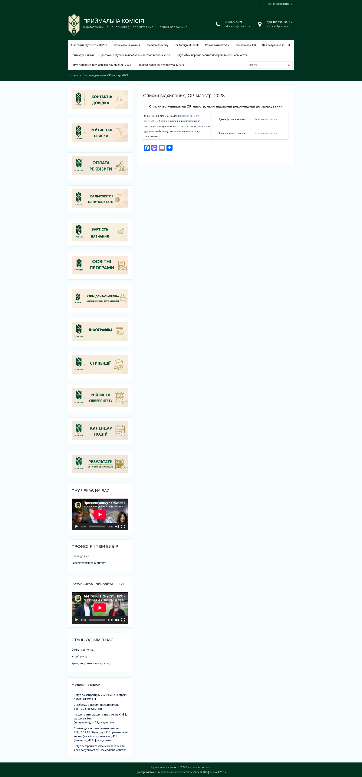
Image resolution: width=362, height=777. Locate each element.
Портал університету (279, 3)
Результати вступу (217, 45)
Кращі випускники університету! (91, 663)
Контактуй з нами (82, 55)
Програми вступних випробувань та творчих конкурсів (134, 55)
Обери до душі (81, 556)
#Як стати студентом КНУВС (89, 45)
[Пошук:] (271, 64)
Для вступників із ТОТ (276, 45)
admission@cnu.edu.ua (238, 26)
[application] (100, 514)
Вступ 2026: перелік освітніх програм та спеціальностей (212, 55)
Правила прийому (157, 45)
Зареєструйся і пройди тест (89, 562)
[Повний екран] (123, 526)
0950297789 (233, 22)
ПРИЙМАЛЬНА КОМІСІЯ (113, 21)
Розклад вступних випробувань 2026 (161, 65)
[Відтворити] (76, 526)
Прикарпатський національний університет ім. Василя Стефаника (176, 772)
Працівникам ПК (245, 45)
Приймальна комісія (127, 45)
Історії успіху (79, 656)
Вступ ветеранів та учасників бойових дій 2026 (101, 65)
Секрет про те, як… (83, 649)
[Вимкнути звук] (117, 526)
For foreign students (186, 45)
